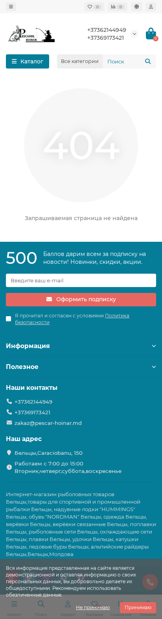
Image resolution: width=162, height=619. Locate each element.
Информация (28, 346)
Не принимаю (93, 607)
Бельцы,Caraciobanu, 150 (49, 453)
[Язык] (136, 6)
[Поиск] (148, 61)
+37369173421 (105, 37)
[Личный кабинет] (151, 6)
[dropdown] (11, 6)
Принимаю (138, 607)
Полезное (22, 367)
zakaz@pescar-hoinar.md (48, 423)
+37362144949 (106, 29)
